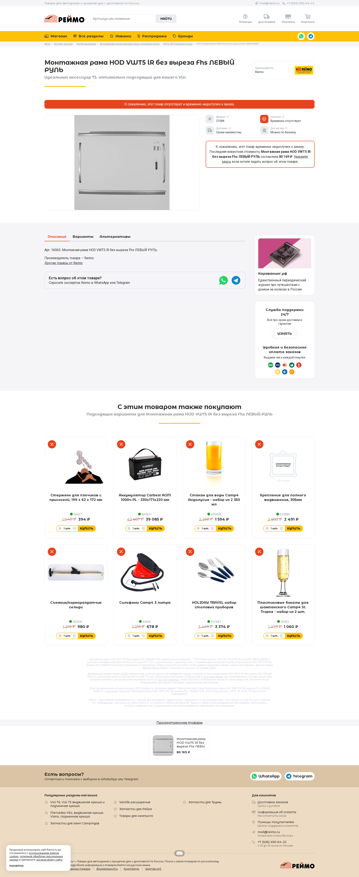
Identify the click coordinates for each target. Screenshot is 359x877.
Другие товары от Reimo (63, 263)
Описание (57, 237)
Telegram (311, 36)
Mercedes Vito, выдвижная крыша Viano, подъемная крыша (76, 814)
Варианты (83, 237)
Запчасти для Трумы (204, 802)
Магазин (58, 36)
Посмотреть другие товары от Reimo (283, 70)
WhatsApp (301, 36)
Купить (86, 528)
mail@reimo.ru (269, 3)
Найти (166, 19)
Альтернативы (115, 237)
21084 (124, 673)
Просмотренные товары (179, 723)
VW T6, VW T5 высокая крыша (205, 676)
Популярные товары (76, 868)
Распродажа (154, 36)
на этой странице (168, 679)
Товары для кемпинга (136, 816)
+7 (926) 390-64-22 (301, 3)
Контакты (131, 868)
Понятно (16, 865)
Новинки (122, 36)
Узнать (284, 334)
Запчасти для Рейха (135, 809)
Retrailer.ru (179, 853)
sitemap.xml (153, 868)
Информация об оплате (277, 813)
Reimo (64, 18)
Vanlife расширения (134, 802)
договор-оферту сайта (49, 859)
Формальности (107, 868)
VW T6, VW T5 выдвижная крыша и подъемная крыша (77, 804)
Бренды (185, 36)
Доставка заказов (273, 803)
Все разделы (90, 36)
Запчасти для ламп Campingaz (74, 823)
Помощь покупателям (278, 823)
